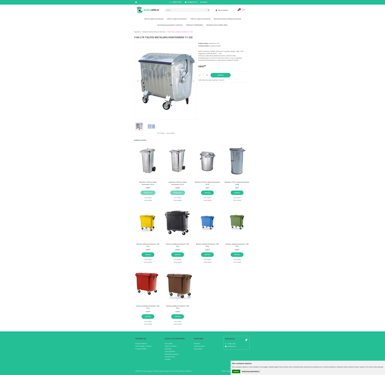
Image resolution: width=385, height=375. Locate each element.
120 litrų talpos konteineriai (154, 19)
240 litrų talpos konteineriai (177, 19)
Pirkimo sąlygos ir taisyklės (143, 346)
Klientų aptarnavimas (175, 338)
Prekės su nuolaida (170, 346)
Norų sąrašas (198, 349)
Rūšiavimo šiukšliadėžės (194, 25)
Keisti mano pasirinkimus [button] (250, 371)
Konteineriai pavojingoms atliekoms (170, 25)
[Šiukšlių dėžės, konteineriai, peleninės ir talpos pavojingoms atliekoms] (148, 10)
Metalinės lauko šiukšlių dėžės (217, 25)
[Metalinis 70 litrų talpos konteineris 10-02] (207, 160)
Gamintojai (168, 349)
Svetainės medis (170, 357)
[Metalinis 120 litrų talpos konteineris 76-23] (148, 160)
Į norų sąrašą (170, 133)
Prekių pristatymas (141, 343)
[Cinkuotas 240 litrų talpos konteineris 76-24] (178, 160)
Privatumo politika (140, 349)
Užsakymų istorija (199, 346)
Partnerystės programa (172, 354)
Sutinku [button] (236, 371)
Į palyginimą (160, 133)
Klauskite (221, 80)
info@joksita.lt (192, 2)
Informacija (140, 338)
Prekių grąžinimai (170, 351)
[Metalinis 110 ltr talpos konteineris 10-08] (237, 160)
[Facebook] (136, 2)
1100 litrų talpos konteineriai (200, 19)
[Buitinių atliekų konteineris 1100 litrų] (148, 222)
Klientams (198, 338)
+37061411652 (176, 2)
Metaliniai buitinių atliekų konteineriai (227, 19)
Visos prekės (169, 343)
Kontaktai (203, 2)
